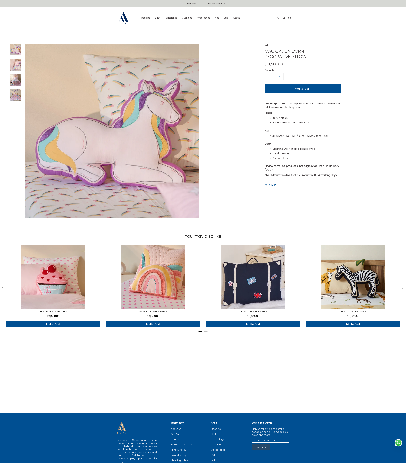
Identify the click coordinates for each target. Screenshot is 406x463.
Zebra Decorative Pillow (353, 311)
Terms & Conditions (182, 444)
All (266, 45)
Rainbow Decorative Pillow (153, 311)
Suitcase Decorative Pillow (253, 311)
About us (176, 429)
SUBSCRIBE (260, 447)
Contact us (177, 439)
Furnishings (217, 439)
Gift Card (176, 434)
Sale (213, 460)
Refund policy (178, 455)
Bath (214, 434)
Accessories (218, 449)
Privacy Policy (178, 449)
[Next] (403, 288)
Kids (213, 455)
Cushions (216, 444)
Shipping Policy (179, 460)
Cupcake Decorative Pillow (53, 311)
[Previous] (3, 288)
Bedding (216, 429)
